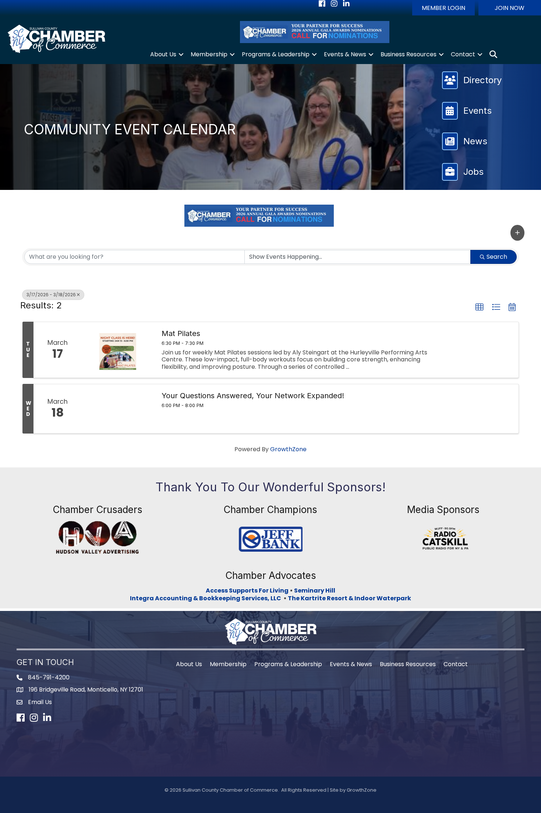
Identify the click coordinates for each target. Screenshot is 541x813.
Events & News (345, 54)
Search (497, 256)
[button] (443, 7)
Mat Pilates (181, 333)
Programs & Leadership (276, 54)
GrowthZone (288, 449)
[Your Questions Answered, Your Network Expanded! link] (117, 409)
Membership (209, 54)
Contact (463, 54)
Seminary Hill (314, 590)
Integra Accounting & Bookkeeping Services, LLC (206, 598)
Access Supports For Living (247, 590)
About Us (163, 54)
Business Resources (408, 54)
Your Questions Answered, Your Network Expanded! (253, 396)
